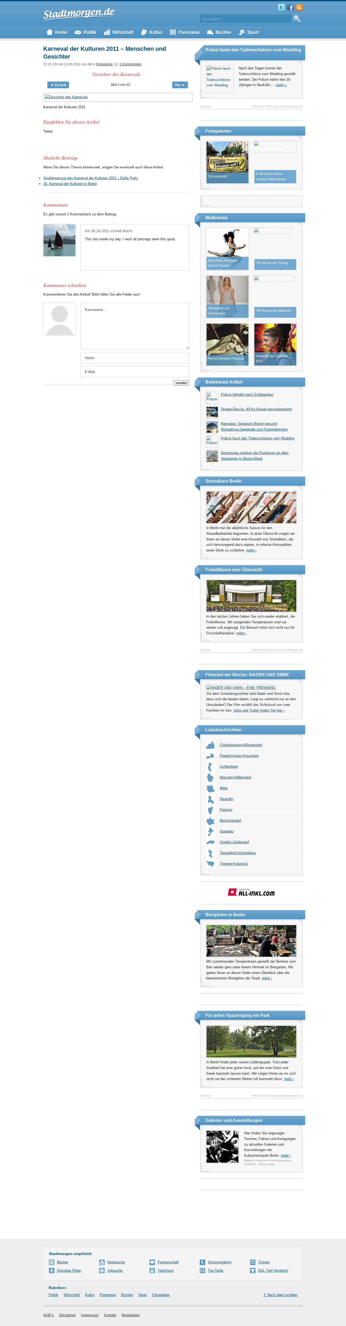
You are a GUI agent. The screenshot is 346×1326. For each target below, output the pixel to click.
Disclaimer (67, 1315)
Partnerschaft (168, 1262)
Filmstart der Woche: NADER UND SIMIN (247, 674)
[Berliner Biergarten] (251, 956)
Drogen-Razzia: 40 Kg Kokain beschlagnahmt (256, 409)
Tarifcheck (166, 1271)
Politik (90, 32)
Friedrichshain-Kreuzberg (239, 756)
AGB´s (48, 1315)
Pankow (226, 810)
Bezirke (223, 32)
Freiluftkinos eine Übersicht (233, 569)
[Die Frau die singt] (241, 688)
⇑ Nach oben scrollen (280, 1295)
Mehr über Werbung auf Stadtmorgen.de (277, 106)
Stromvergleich (219, 1262)
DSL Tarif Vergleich (273, 1271)
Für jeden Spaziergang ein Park (237, 1015)
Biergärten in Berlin (225, 914)
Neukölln (226, 799)
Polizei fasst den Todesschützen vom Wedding (253, 50)
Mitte (224, 788)
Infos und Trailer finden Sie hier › (259, 710)
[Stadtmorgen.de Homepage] (79, 14)
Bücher (62, 1262)
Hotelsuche (116, 1262)
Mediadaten (131, 1315)
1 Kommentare (130, 64)
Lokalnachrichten (223, 730)
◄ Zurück (58, 85)
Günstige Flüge (69, 1271)
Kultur (155, 32)
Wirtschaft (122, 32)
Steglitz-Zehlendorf (234, 842)
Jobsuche (114, 1271)
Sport (253, 32)
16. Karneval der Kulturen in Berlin (70, 184)
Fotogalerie (104, 64)
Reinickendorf (230, 820)
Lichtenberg (229, 767)
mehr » (281, 85)
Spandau (227, 831)
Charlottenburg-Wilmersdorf (241, 745)
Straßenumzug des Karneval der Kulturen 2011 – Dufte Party (90, 178)
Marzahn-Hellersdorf (235, 777)
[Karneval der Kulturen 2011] (116, 97)
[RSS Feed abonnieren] (299, 10)
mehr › (251, 550)
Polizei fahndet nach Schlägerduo (247, 395)
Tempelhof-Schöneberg (238, 853)
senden (181, 383)
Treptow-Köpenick (234, 864)
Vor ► (180, 85)
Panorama (188, 32)
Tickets (264, 1262)
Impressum (90, 1315)
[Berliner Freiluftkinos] (251, 611)
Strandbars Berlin (223, 481)
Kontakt (110, 1315)
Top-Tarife (215, 1271)
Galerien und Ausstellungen (233, 1120)
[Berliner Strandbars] (251, 522)
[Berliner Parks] (251, 1056)
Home (61, 32)
